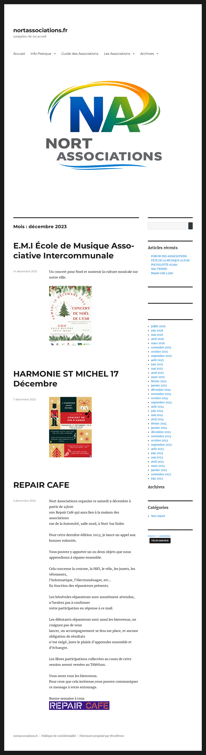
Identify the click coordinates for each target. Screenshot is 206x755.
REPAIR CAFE (41, 485)
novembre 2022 (161, 474)
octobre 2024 (159, 398)
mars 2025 (158, 377)
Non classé (158, 516)
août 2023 (157, 449)
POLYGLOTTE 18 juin (164, 264)
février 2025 (159, 381)
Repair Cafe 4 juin (162, 273)
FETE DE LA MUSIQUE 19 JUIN (170, 260)
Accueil (19, 54)
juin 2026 (157, 330)
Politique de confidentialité (58, 736)
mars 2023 (158, 466)
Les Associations (117, 54)
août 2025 (157, 360)
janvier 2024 (159, 428)
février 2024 (159, 423)
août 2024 (157, 406)
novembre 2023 (161, 436)
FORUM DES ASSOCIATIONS (169, 256)
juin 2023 (157, 453)
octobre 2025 (159, 351)
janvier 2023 (159, 470)
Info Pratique (41, 54)
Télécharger (160, 540)
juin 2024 (157, 411)
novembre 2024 (161, 394)
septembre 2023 (161, 444)
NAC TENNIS (159, 269)
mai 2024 (157, 415)
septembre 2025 (161, 356)
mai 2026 (157, 335)
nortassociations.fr (40, 30)
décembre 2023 (161, 432)
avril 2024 (157, 419)
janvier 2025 (159, 385)
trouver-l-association (159, 536)
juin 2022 (157, 478)
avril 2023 (157, 461)
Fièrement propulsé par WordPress (101, 736)
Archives (147, 54)
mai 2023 (157, 457)
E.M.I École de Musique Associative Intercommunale (73, 250)
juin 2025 (157, 364)
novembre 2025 (161, 347)
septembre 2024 (161, 402)
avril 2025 (157, 373)
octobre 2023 (159, 440)
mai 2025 (157, 368)
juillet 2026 (158, 326)
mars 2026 (158, 343)
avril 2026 (157, 339)
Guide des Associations (79, 54)
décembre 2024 (161, 389)
